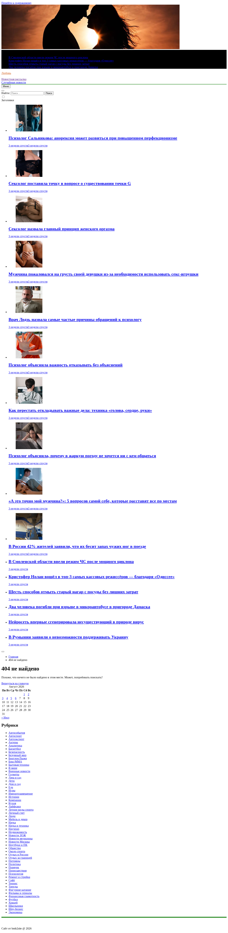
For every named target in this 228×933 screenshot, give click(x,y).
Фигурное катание (20, 889)
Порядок (14, 867)
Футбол (13, 899)
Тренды (13, 886)
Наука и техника (19, 825)
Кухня (12, 803)
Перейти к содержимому (16, 2)
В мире (13, 768)
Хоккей (13, 902)
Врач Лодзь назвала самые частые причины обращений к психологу (75, 319)
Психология (16, 873)
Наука (12, 822)
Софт (12, 880)
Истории (14, 796)
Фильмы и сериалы (20, 893)
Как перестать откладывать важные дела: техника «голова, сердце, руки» (80, 410)
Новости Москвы (19, 841)
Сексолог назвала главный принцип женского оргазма (62, 229)
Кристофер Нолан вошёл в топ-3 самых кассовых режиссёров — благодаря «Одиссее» (61, 60)
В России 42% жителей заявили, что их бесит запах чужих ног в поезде (77, 546)
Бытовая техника (19, 764)
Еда (11, 787)
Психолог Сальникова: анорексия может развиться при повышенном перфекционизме (93, 138)
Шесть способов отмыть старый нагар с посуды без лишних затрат (49, 63)
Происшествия (18, 870)
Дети (12, 780)
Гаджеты (14, 774)
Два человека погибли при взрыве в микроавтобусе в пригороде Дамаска (53, 67)
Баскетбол (15, 748)
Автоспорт (15, 735)
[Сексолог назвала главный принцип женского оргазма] (29, 221)
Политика (15, 864)
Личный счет (17, 812)
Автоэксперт (16, 739)
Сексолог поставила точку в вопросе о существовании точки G (70, 183)
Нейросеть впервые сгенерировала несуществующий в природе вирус (76, 622)
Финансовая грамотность (24, 896)
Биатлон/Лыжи (18, 758)
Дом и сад (15, 784)
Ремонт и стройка (19, 877)
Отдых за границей (20, 857)
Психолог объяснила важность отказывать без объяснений (66, 365)
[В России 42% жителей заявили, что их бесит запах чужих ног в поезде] (29, 538)
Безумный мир (17, 755)
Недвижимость (18, 832)
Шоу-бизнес (16, 909)
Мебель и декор (18, 819)
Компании (15, 800)
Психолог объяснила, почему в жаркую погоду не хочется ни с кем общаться (82, 455)
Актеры (13, 742)
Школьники (16, 905)
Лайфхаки (15, 806)
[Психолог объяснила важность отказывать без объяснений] (29, 357)
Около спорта (17, 851)
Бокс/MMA (15, 761)
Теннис (13, 883)
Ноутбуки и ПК (18, 844)
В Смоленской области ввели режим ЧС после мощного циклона (48, 57)
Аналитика (15, 745)
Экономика (15, 912)
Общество (15, 848)
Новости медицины (21, 838)
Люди (12, 816)
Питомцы (14, 860)
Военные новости (19, 771)
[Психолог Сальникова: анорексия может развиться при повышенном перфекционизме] (29, 130)
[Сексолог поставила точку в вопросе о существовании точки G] (29, 175)
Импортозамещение (21, 793)
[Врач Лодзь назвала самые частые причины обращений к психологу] (29, 311)
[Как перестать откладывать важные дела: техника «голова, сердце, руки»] (29, 402)
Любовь (6, 73)
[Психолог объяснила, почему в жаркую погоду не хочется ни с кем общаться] (29, 448)
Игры (12, 790)
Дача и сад (15, 777)
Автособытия (17, 732)
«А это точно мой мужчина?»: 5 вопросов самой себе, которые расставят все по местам (93, 501)
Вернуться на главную (15, 683)
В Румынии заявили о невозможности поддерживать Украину (68, 637)
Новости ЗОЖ (17, 835)
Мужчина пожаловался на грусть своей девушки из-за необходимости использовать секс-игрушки (103, 274)
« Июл (5, 717)
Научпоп (14, 828)
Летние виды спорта (21, 809)
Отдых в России (18, 854)
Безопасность (17, 751)
